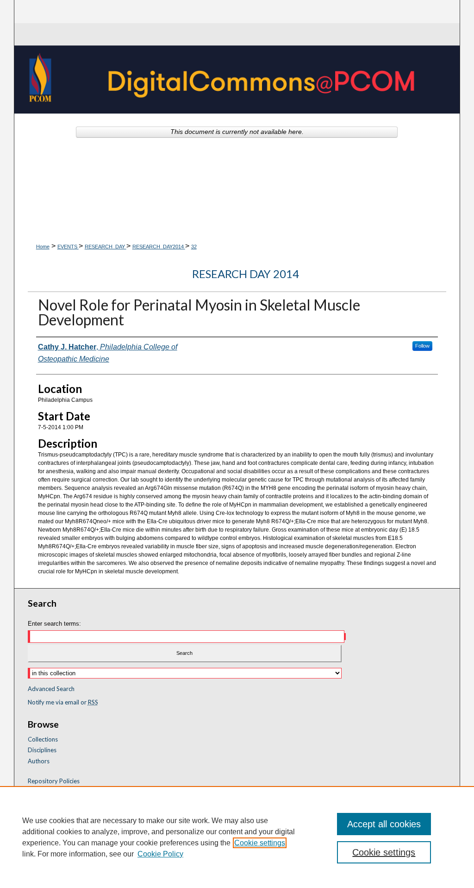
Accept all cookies (384, 824)
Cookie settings (259, 843)
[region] (237, 837)
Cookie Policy (160, 854)
